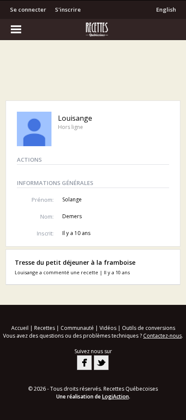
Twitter (101, 362)
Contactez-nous (162, 335)
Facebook (84, 362)
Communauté (77, 328)
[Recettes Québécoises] (93, 29)
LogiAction (115, 396)
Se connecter (28, 9)
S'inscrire (68, 9)
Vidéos (107, 328)
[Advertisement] (93, 72)
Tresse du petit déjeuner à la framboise (75, 262)
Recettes (44, 328)
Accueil (20, 328)
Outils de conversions (148, 328)
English (166, 9)
